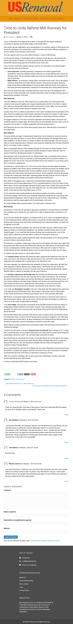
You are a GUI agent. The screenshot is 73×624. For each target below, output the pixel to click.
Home (10, 18)
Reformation (20, 379)
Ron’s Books (45, 18)
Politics (12, 379)
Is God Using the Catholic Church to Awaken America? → (50, 386)
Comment (7, 490)
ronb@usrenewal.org (29, 561)
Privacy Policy (24, 590)
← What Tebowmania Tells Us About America (19, 383)
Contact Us (61, 18)
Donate (53, 18)
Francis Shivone (14, 402)
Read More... (23, 612)
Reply (66, 415)
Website (7, 528)
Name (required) (10, 512)
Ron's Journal (23, 584)
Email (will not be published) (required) (17, 520)
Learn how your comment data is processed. (45, 541)
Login (21, 587)
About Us (17, 18)
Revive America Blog (30, 18)
